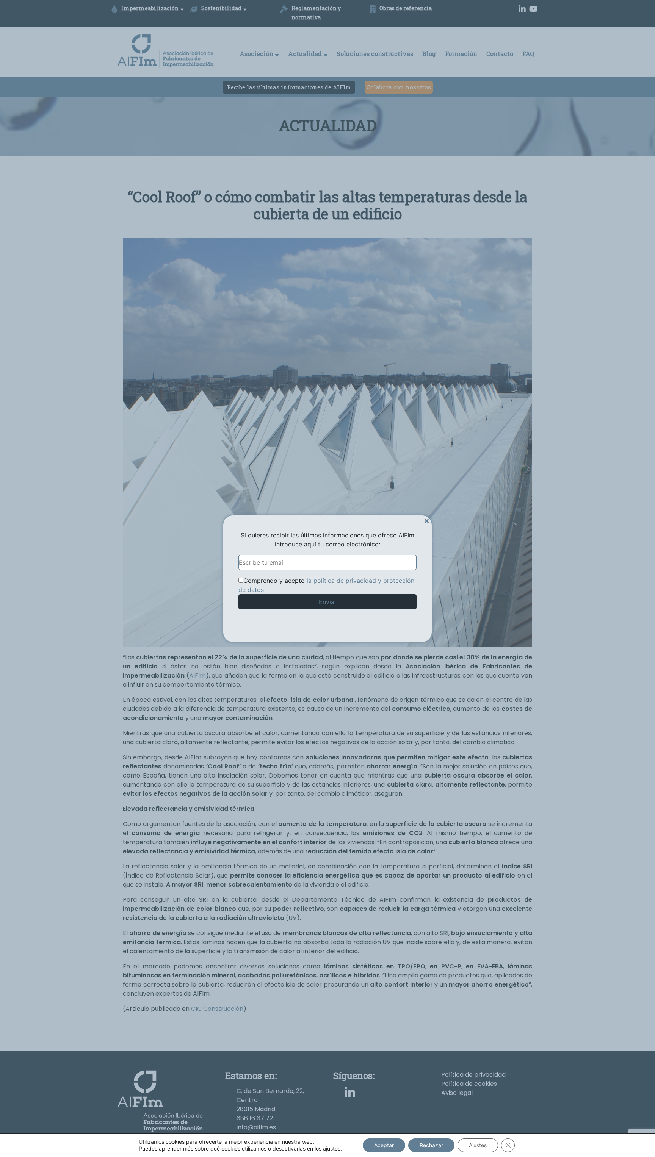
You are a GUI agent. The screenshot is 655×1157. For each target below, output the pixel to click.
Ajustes (478, 1145)
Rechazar (431, 1145)
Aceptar (384, 1145)
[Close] (427, 520)
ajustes (331, 1148)
